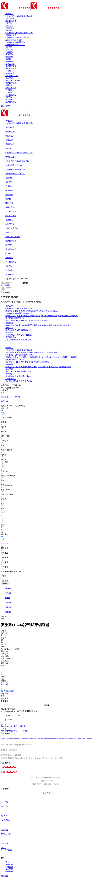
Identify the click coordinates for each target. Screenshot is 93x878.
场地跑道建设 (10, 35)
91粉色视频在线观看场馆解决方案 (19, 33)
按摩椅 (8, 59)
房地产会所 (10, 28)
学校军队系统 (10, 69)
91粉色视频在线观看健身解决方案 (19, 16)
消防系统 (9, 23)
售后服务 (9, 100)
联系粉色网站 (10, 102)
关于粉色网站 (10, 95)
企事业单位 (10, 64)
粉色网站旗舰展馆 (12, 80)
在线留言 (11, 691)
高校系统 (9, 26)
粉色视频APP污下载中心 (15, 45)
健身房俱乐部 (10, 71)
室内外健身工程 (11, 76)
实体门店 (9, 78)
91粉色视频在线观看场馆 (15, 42)
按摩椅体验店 (10, 83)
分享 (4, 691)
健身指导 (9, 90)
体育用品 (9, 54)
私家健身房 (10, 73)
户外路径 (9, 52)
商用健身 (9, 49)
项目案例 (9, 61)
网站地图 (4, 876)
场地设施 (9, 57)
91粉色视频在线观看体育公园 (17, 38)
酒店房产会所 (10, 66)
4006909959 (5, 106)
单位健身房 (10, 18)
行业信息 (9, 92)
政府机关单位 (10, 21)
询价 (3, 679)
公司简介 (9, 97)
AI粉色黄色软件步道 (13, 40)
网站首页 (9, 14)
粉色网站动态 (10, 88)
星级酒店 (9, 30)
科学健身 (9, 85)
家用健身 (9, 47)
